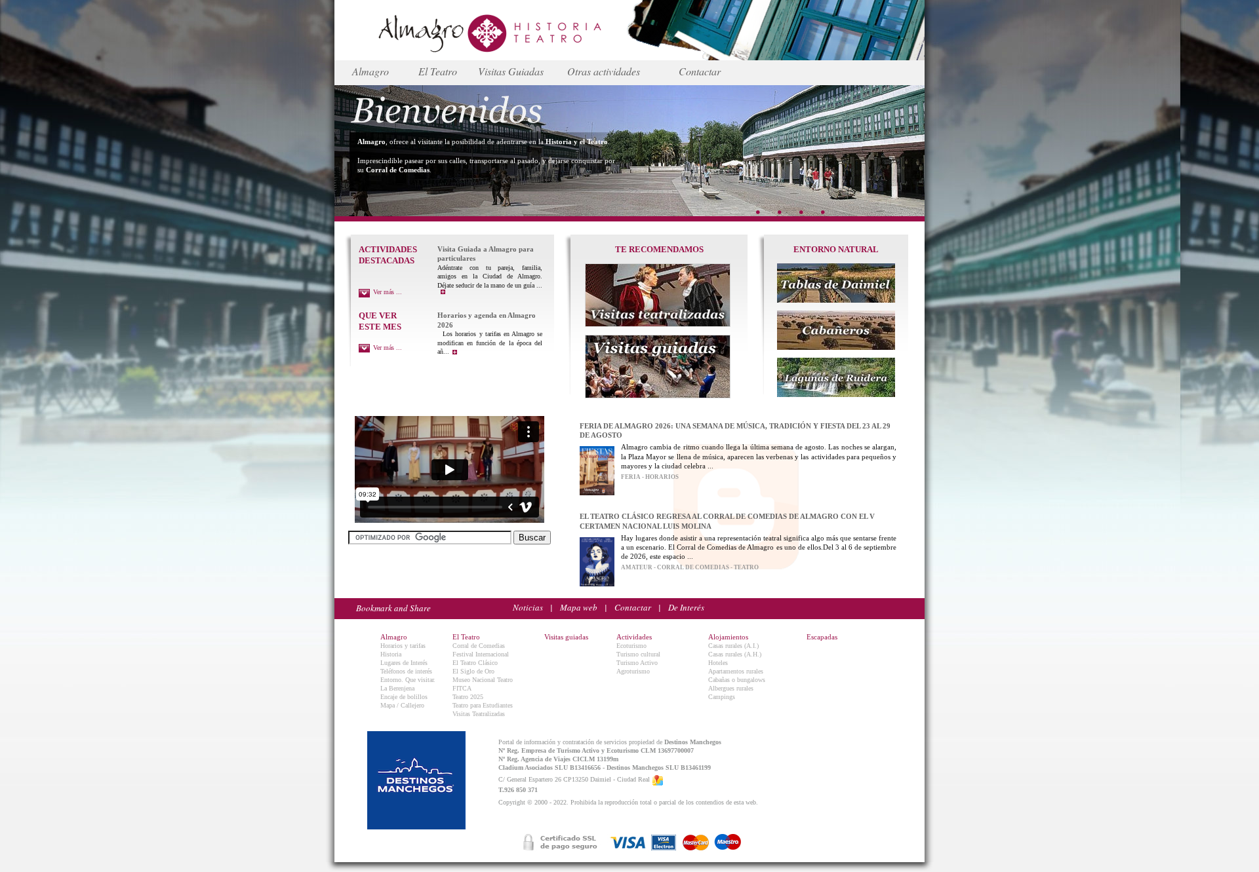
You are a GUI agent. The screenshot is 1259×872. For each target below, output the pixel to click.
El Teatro (437, 71)
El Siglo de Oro (473, 671)
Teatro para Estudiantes (482, 705)
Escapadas (822, 637)
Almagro (370, 71)
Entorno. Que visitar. (407, 679)
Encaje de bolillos (404, 696)
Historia (390, 654)
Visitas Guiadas (511, 71)
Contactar (700, 71)
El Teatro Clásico (475, 662)
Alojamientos (728, 637)
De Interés (686, 607)
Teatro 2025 (467, 696)
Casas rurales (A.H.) (734, 654)
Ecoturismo (631, 645)
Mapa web (578, 607)
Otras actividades (603, 71)
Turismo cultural (638, 654)
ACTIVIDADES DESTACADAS (388, 254)
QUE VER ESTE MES (380, 321)
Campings (721, 696)
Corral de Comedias (478, 645)
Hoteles (718, 662)
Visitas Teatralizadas (478, 713)
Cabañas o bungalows (736, 679)
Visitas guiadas (566, 637)
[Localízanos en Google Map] (658, 780)
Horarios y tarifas (403, 645)
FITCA (461, 688)
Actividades (634, 637)
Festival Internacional (480, 654)
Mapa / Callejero (402, 705)
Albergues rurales (730, 688)
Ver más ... (387, 291)
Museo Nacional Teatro (482, 679)
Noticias (528, 607)
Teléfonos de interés (406, 671)
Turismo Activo (637, 662)
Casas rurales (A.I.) (733, 645)
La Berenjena (397, 688)
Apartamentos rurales (735, 671)
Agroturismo (633, 671)
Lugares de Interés (404, 662)
